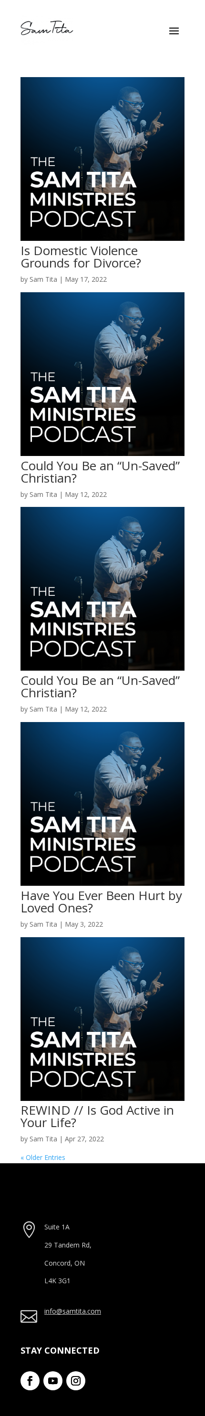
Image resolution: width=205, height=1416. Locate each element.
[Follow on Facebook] (30, 1380)
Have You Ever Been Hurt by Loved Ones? (101, 901)
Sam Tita (43, 279)
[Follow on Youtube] (52, 1380)
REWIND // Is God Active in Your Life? (97, 1116)
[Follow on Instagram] (75, 1380)
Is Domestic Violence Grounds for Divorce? (80, 256)
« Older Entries (42, 1157)
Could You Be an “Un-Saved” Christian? (100, 471)
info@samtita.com (72, 1311)
